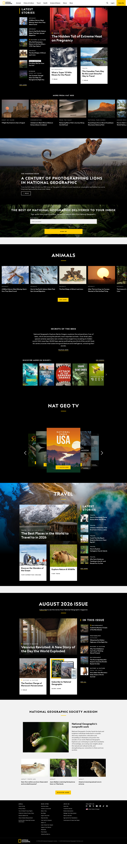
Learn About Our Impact (47, 825)
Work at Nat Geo (68, 815)
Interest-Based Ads (23, 815)
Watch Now (63, 350)
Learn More (56, 688)
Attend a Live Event (46, 808)
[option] (15, 113)
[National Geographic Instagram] (87, 806)
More (71, 3)
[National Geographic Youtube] (97, 806)
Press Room (44, 832)
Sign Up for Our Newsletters (70, 818)
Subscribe (43, 610)
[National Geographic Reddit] (107, 806)
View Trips (56, 573)
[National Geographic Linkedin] (100, 806)
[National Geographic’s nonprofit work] (63, 737)
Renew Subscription (68, 811)
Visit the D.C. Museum (46, 820)
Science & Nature (55, 3)
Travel (39, 3)
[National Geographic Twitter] (93, 806)
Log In (112, 3)
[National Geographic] (7, 3)
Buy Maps (43, 813)
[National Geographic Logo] (24, 842)
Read (56, 79)
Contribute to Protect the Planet (71, 820)
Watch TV (43, 822)
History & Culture (29, 3)
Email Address (34, 218)
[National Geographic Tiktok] (103, 806)
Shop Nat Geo (44, 818)
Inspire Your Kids (45, 815)
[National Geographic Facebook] (90, 806)
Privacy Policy (22, 808)
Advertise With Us (45, 834)
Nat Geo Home (44, 806)
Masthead (43, 829)
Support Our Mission (46, 827)
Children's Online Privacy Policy (26, 813)
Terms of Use (22, 806)
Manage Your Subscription (70, 813)
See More (23, 85)
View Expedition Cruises (31, 575)
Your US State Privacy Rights (25, 811)
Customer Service (68, 808)
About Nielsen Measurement (26, 818)
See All (83, 682)
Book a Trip (44, 811)
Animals (18, 3)
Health (45, 3)
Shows (65, 3)
